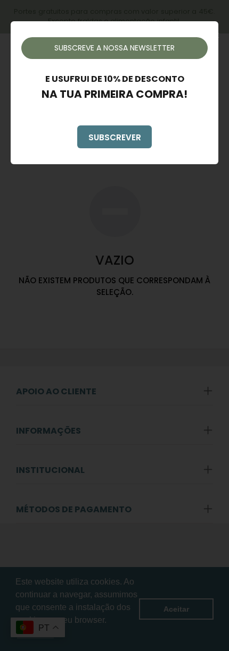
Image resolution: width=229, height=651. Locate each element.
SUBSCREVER (114, 137)
